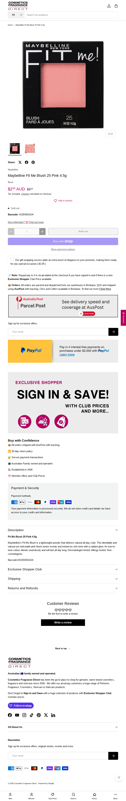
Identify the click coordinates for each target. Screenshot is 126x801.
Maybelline (13, 169)
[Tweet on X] (20, 162)
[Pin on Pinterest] (33, 162)
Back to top (61, 648)
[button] (116, 6)
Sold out (83, 231)
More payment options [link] (63, 249)
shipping (25, 194)
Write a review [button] (63, 622)
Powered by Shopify (46, 783)
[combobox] (63, 15)
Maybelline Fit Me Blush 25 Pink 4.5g (30, 25)
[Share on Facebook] (26, 162)
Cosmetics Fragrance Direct (25, 783)
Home (10, 25)
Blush (10, 182)
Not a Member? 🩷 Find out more (26, 222)
